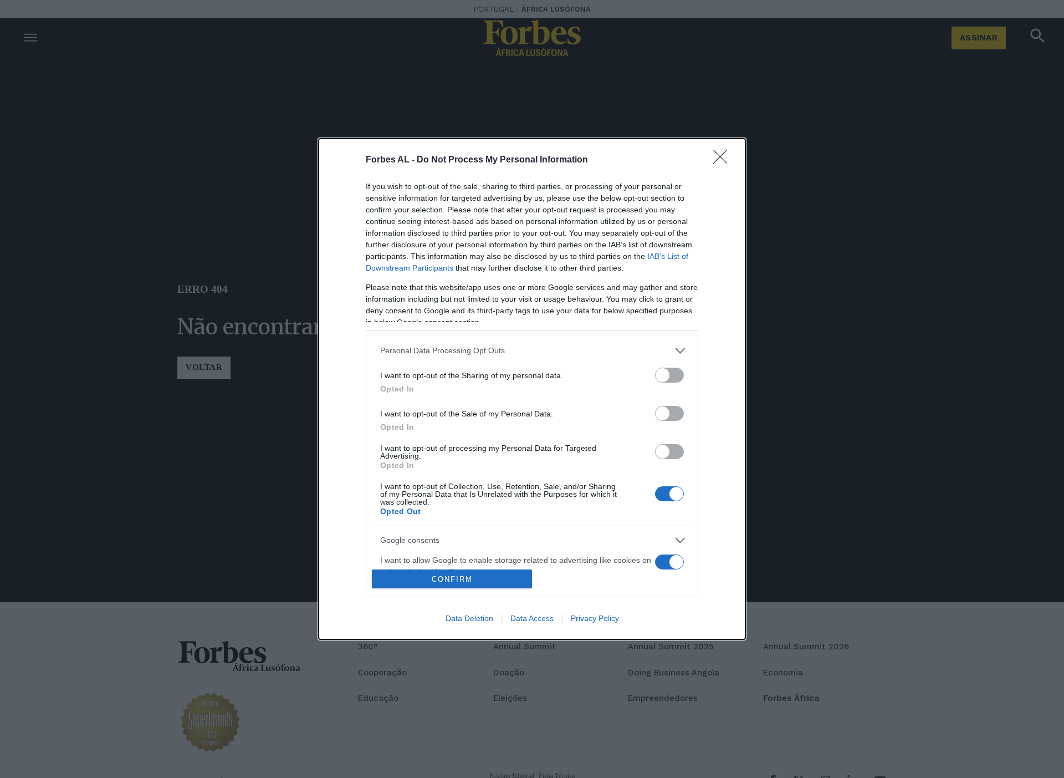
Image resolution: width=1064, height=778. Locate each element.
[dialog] (532, 389)
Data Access (532, 618)
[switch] (669, 375)
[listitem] (532, 351)
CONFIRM (452, 579)
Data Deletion (469, 618)
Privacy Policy (595, 618)
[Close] (723, 160)
